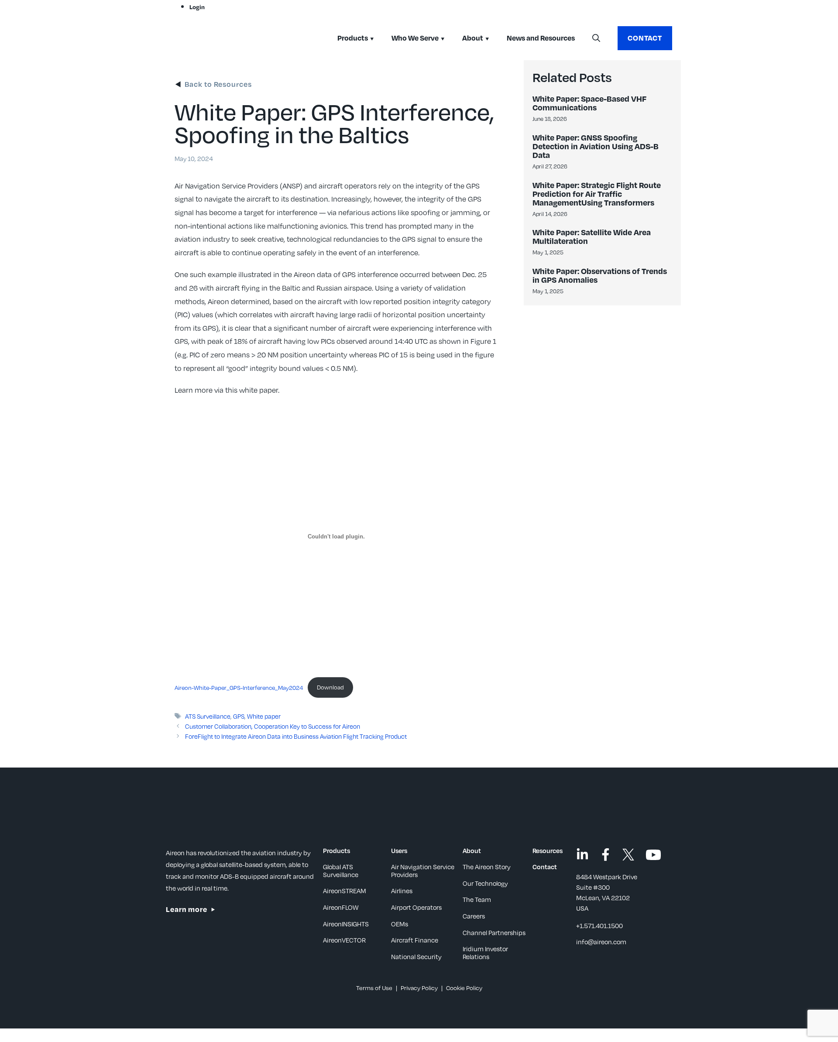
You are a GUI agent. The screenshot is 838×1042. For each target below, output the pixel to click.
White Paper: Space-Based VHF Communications (589, 102)
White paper (264, 716)
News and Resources (541, 37)
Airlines (401, 890)
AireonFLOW (340, 907)
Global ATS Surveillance (340, 870)
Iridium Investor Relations (485, 952)
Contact (645, 37)
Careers (474, 916)
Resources (547, 850)
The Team (477, 899)
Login (197, 6)
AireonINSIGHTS (346, 923)
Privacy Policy (419, 988)
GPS (238, 716)
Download (330, 687)
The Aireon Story (487, 866)
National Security (416, 956)
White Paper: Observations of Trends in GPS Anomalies (599, 275)
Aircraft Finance (414, 940)
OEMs (399, 923)
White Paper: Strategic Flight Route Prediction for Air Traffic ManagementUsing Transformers (596, 193)
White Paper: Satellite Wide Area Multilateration (591, 236)
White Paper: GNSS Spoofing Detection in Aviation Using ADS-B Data (595, 146)
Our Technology (485, 883)
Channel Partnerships (494, 932)
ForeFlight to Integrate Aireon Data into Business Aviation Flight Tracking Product (296, 736)
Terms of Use (374, 988)
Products (352, 37)
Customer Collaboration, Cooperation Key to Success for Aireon (272, 726)
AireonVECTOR (344, 940)
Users (399, 850)
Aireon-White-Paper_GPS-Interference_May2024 (239, 687)
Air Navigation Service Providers (422, 870)
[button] (596, 38)
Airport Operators (416, 907)
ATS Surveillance (207, 716)
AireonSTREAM (344, 890)
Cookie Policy (464, 988)
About (472, 37)
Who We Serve (415, 37)
